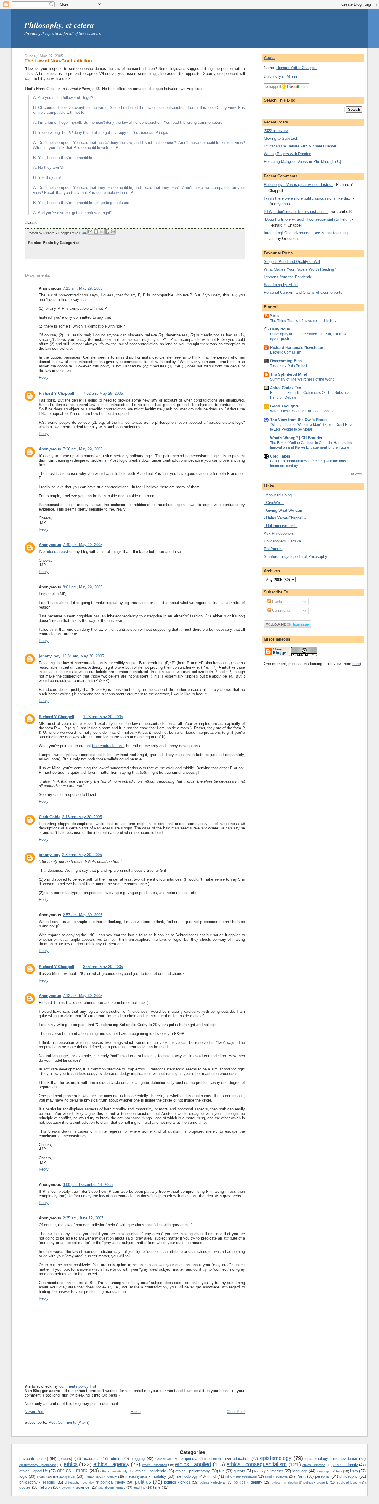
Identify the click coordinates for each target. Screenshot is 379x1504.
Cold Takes (280, 456)
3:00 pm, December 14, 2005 (88, 1184)
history (258, 1471)
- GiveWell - (274, 502)
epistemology (275, 1458)
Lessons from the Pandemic (288, 277)
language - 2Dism (329, 1471)
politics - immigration (285, 1482)
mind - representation (241, 1476)
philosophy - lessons (37, 1482)
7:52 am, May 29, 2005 (103, 393)
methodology (187, 1476)
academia (91, 1458)
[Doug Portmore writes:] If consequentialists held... (307, 219)
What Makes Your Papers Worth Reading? (300, 269)
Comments (281, 610)
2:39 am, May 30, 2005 (82, 855)
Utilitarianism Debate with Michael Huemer (300, 146)
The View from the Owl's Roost (298, 420)
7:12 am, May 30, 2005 (82, 995)
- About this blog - (279, 495)
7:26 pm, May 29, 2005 (82, 449)
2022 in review (276, 131)
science (82, 1487)
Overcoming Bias (286, 361)
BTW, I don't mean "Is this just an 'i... (296, 211)
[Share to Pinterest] (113, 232)
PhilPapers (273, 549)
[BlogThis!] (96, 232)
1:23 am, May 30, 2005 (103, 717)
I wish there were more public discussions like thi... (307, 198)
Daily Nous (280, 329)
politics (143, 1482)
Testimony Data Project (288, 366)
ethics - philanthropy (192, 1471)
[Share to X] (102, 232)
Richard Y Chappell (56, 393)
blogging (138, 1458)
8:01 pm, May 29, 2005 (82, 587)
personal (322, 1476)
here (356, 664)
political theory (113, 1482)
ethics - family (345, 1465)
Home (136, 1412)
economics (216, 1458)
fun (221, 1471)
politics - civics (177, 1482)
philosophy (348, 1476)
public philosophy (349, 1482)
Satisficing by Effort (281, 284)
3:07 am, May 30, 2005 (103, 966)
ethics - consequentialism (257, 1464)
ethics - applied (193, 1464)
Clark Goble (49, 817)
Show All (356, 473)
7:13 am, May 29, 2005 (82, 288)
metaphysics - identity (101, 1476)
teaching (139, 1487)
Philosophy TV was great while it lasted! (298, 184)
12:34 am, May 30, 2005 (83, 656)
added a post (57, 551)
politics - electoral (212, 1482)
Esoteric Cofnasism (285, 352)
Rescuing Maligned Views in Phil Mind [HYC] (302, 161)
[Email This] (90, 232)
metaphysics (64, 1476)
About (269, 57)
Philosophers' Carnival (283, 541)
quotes (25, 1487)
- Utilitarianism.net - (280, 526)
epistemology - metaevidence (331, 1458)
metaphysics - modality (145, 1476)
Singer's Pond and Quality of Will (292, 261)
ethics (71, 1464)
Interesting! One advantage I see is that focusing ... (308, 233)
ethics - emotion (313, 1465)
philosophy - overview (79, 1482)
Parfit (301, 1476)
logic (23, 1476)
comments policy (74, 1386)
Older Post (236, 1412)
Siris (274, 316)
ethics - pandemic (150, 1471)
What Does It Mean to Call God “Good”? (302, 411)
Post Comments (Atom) (69, 1422)
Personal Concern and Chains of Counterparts (303, 292)
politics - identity (248, 1482)
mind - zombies (276, 1476)
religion (46, 1487)
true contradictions (108, 746)
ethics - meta (72, 1470)
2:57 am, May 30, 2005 (82, 915)
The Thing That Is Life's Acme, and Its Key (303, 321)
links (354, 1471)
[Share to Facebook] (107, 232)
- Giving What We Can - (284, 510)
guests (239, 1471)
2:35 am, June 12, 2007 (83, 1218)
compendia (188, 1458)
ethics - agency (111, 1464)
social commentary (112, 1487)
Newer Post (34, 1412)
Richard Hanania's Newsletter (296, 347)
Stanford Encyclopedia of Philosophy (295, 556)
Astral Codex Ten (285, 388)
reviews (66, 1487)
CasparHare (163, 1458)
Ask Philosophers (279, 533)
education (241, 1458)
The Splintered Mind (288, 374)
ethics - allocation (154, 1465)
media (41, 1476)
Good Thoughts (284, 406)
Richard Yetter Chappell (296, 67)
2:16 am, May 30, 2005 (82, 817)
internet (276, 1471)
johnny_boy (49, 656)
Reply (44, 377)
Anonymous (50, 449)
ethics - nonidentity (114, 1471)
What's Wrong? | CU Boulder (296, 438)
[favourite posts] (33, 1458)
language (300, 1471)
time (156, 1487)
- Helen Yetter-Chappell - (285, 518)
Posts (276, 601)
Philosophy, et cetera (59, 25)
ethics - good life (33, 1471)
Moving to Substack (281, 138)
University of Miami (280, 76)
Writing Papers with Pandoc (287, 154)
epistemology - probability (37, 1465)
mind (211, 1476)
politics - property (316, 1482)
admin (115, 1458)
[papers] (65, 1458)
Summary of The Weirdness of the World (302, 379)
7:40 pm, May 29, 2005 (82, 544)
